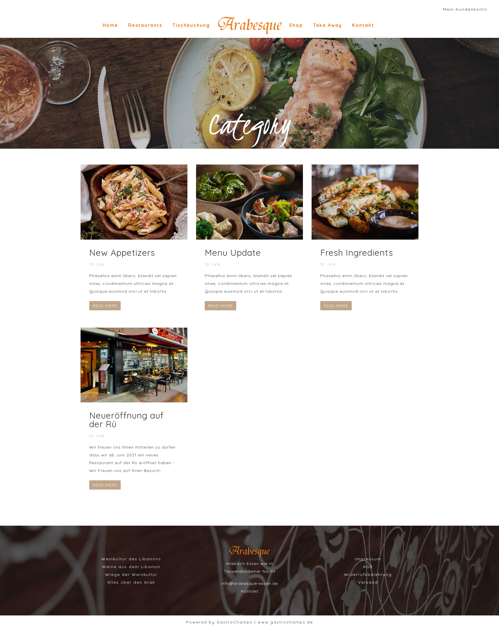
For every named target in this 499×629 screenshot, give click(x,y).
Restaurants (145, 25)
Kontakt (363, 25)
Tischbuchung (191, 25)
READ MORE (105, 305)
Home (110, 25)
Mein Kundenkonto (465, 9)
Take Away (327, 25)
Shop (296, 25)
